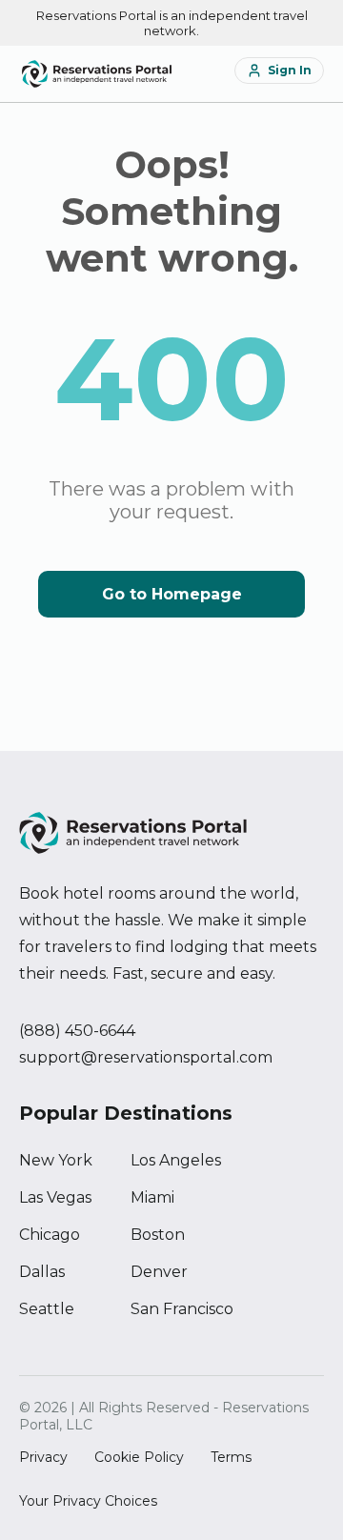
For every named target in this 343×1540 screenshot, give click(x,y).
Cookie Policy (139, 1457)
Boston (158, 1235)
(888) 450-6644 (77, 1031)
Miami (152, 1197)
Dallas (42, 1272)
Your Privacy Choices (88, 1501)
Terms (231, 1457)
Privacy (43, 1457)
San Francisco (182, 1309)
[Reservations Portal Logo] (96, 74)
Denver (159, 1272)
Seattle (46, 1309)
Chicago (49, 1235)
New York (55, 1160)
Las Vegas (55, 1197)
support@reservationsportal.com (145, 1057)
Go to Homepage (172, 594)
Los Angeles (176, 1160)
